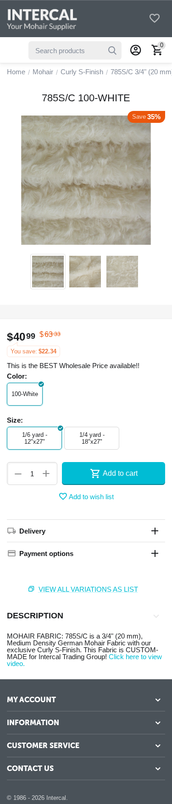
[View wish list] (155, 19)
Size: (15, 420)
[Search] (112, 50)
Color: (17, 376)
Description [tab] (35, 615)
